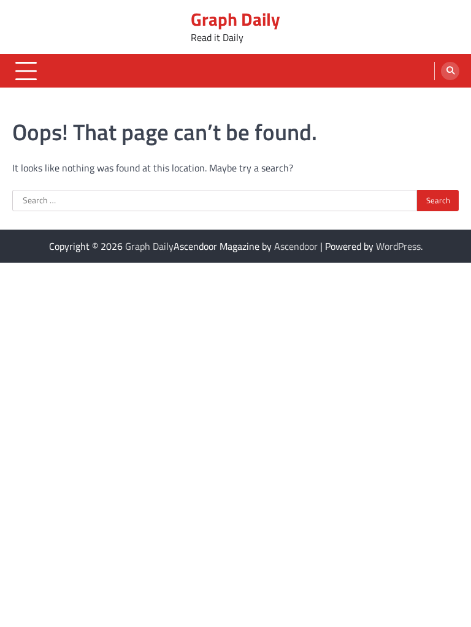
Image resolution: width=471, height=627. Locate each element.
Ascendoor (296, 246)
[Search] (450, 71)
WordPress (398, 246)
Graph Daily (235, 19)
